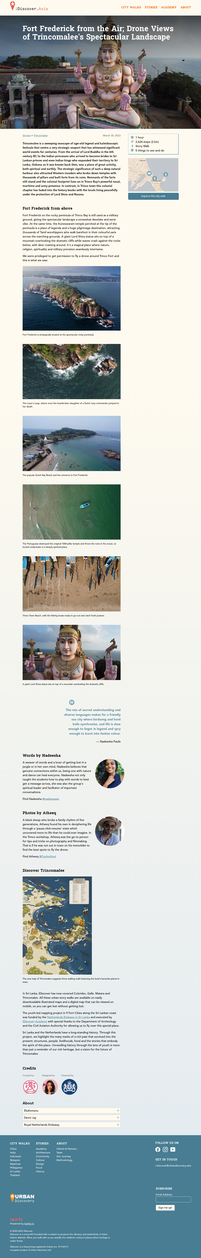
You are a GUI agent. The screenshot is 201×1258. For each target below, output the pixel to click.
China (13, 1148)
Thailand (15, 1175)
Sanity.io (29, 1223)
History (40, 1171)
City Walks (20, 1143)
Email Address (164, 1194)
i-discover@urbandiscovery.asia (173, 1165)
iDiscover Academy (35, 1021)
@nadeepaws (50, 799)
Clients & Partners (67, 1148)
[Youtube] (172, 1150)
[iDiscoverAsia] (29, 6)
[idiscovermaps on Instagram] (165, 1150)
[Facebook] (157, 1150)
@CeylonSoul (47, 856)
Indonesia (15, 1156)
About (62, 1143)
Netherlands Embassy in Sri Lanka (68, 1017)
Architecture (43, 1152)
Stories (27, 135)
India (13, 1152)
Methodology (64, 1160)
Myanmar (15, 1164)
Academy (41, 1148)
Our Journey (64, 1156)
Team (59, 1152)
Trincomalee (41, 135)
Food (39, 1167)
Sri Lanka (15, 1171)
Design (40, 1164)
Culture (40, 1160)
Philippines (16, 1167)
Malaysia (15, 1160)
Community (42, 1156)
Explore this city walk (153, 196)
